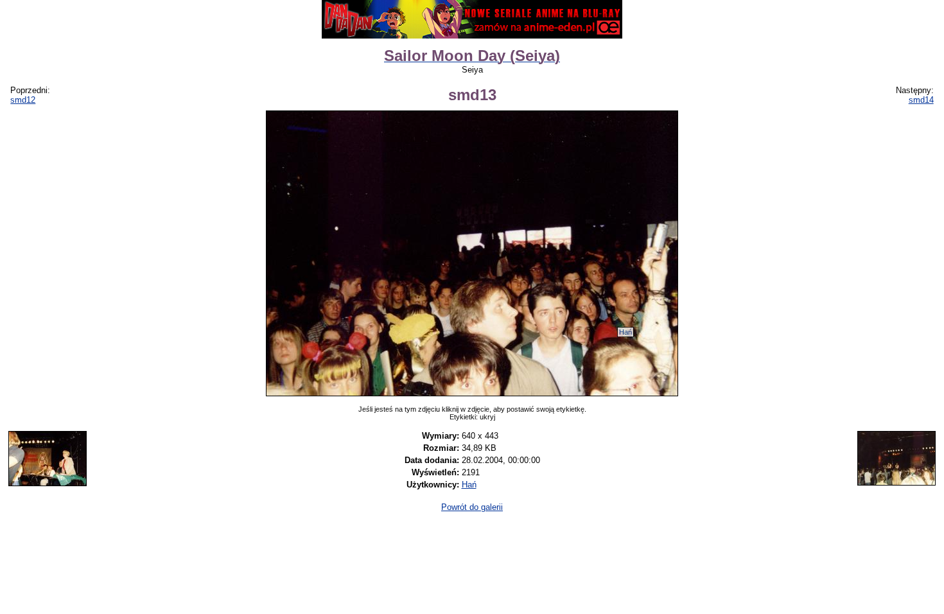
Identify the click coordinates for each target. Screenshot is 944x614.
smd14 (921, 100)
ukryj (487, 417)
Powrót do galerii (472, 507)
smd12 (22, 100)
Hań (625, 332)
